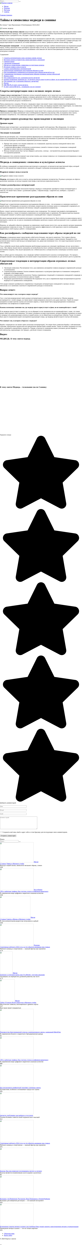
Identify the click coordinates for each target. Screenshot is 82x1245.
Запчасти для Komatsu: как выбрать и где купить (16, 1115)
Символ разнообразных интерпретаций (17, 69)
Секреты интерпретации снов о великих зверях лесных (23, 58)
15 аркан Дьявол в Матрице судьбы (12, 863)
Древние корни (9, 61)
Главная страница (6, 15)
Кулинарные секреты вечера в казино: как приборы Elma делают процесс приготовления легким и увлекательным (39, 1226)
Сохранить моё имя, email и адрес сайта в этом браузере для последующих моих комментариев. (35, 832)
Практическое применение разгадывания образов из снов (23, 70)
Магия (6, 6)
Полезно (7, 8)
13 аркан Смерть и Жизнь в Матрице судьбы (15, 919)
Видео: (6, 83)
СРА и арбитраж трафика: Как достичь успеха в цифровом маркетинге (24, 891)
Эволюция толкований (12, 63)
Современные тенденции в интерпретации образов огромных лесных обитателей (32, 74)
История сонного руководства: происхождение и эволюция (24, 60)
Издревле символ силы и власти (15, 67)
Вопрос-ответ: (9, 76)
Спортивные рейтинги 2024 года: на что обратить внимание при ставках (25, 947)
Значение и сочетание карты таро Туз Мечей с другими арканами (22, 975)
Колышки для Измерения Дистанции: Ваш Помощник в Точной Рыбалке (25, 1199)
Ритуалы (7, 10)
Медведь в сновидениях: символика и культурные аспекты (24, 65)
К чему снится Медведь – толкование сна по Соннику (22, 87)
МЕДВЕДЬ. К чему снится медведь (16, 85)
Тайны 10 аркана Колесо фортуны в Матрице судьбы (18, 1002)
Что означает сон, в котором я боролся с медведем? (21, 81)
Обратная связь (9, 1233)
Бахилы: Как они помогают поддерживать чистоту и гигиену (21, 1171)
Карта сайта (8, 1235)
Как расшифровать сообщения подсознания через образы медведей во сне (29, 72)
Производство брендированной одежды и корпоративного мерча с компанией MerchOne (30, 1032)
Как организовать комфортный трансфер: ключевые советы (20, 1088)
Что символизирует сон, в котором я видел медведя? (22, 78)
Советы (6, 12)
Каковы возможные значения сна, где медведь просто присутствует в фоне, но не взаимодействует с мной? (40, 79)
